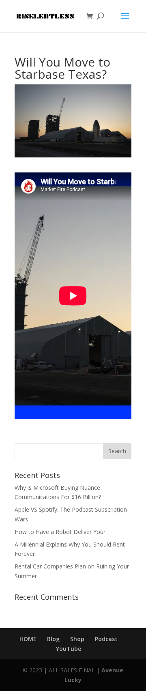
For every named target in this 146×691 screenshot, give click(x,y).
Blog (53, 639)
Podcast (106, 639)
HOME (27, 639)
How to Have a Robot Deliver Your (60, 532)
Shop (77, 639)
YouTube (68, 648)
